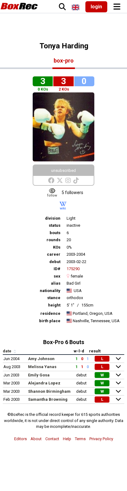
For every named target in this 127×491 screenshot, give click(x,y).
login (96, 7)
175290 (73, 268)
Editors (20, 438)
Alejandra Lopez (44, 383)
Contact (52, 438)
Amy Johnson (41, 358)
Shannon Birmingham (49, 391)
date (7, 351)
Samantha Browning (48, 399)
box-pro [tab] (64, 60)
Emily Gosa (39, 375)
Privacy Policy (101, 438)
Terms (80, 438)
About (36, 438)
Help (67, 438)
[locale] (75, 7)
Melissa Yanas (42, 366)
